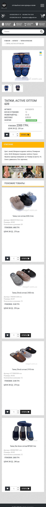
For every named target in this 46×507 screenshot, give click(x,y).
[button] (5, 172)
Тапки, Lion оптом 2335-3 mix (23, 216)
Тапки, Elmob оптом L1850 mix (23, 293)
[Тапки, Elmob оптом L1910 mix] (23, 354)
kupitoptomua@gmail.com (29, 17)
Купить (24, 135)
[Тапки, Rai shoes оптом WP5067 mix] (23, 431)
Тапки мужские (26, 41)
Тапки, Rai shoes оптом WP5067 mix (23, 446)
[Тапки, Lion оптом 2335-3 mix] (23, 201)
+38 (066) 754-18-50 (28, 14)
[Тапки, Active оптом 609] (23, 66)
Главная (7, 41)
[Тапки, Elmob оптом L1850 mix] (23, 277)
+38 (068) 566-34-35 (15, 17)
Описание (8, 144)
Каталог (15, 41)
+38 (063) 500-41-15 (15, 14)
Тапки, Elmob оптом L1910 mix (23, 369)
